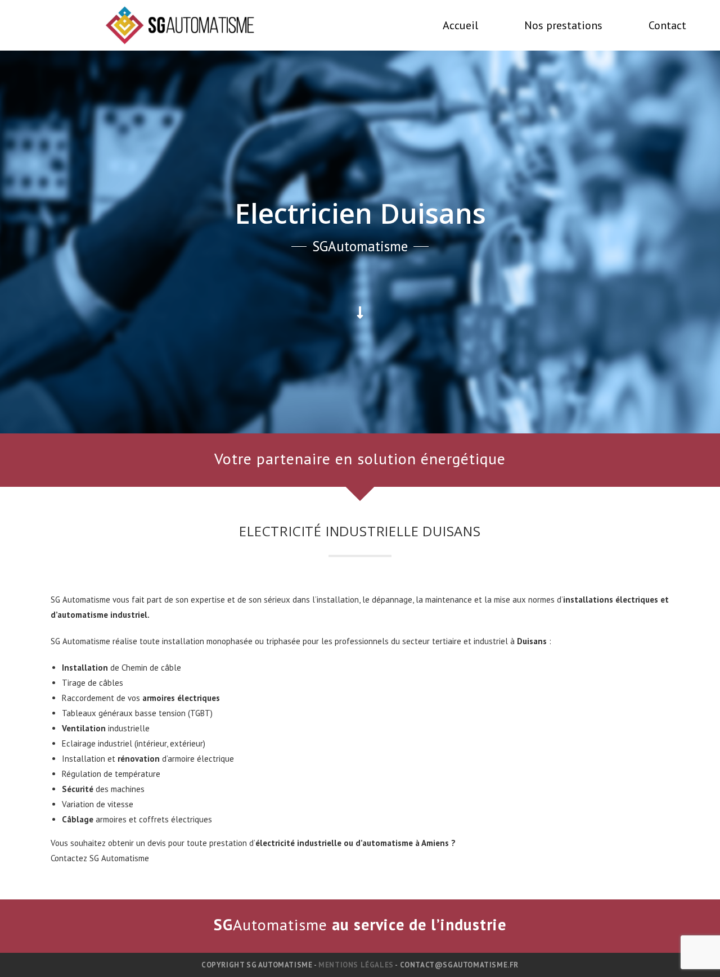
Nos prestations (563, 25)
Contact (667, 25)
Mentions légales (356, 965)
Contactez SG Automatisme (100, 858)
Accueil (460, 25)
